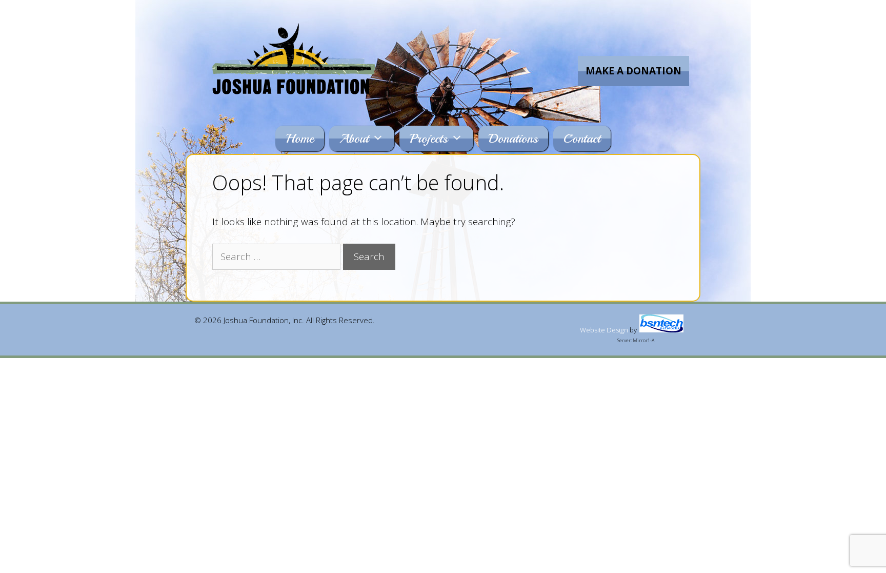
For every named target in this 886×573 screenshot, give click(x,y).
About (354, 138)
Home (300, 138)
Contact (581, 138)
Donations (513, 138)
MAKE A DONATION (633, 70)
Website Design (604, 329)
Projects (429, 138)
